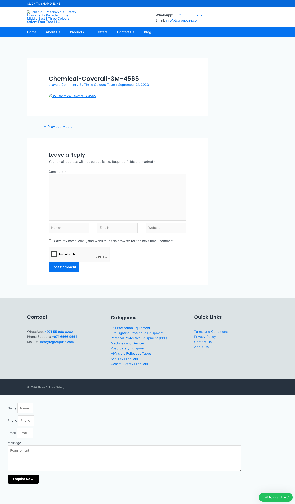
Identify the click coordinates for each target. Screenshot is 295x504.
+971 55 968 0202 (188, 15)
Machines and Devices (128, 343)
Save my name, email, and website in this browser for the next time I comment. (114, 241)
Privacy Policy (205, 337)
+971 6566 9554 (64, 337)
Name (12, 408)
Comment (57, 172)
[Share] (30, 495)
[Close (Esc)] (42, 495)
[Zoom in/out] (5, 495)
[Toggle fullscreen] (17, 495)
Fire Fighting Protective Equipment (137, 333)
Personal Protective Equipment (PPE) (139, 338)
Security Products (124, 359)
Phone (13, 420)
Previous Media (57, 126)
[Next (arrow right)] (17, 501)
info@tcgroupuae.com (183, 20)
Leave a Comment (62, 85)
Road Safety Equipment (129, 348)
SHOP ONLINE (50, 3)
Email (12, 433)
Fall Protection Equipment (130, 328)
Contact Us (203, 342)
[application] (86, 32)
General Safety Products (129, 364)
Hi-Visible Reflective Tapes (131, 353)
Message (14, 443)
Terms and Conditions (211, 332)
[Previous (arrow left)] (5, 501)
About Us (201, 347)
